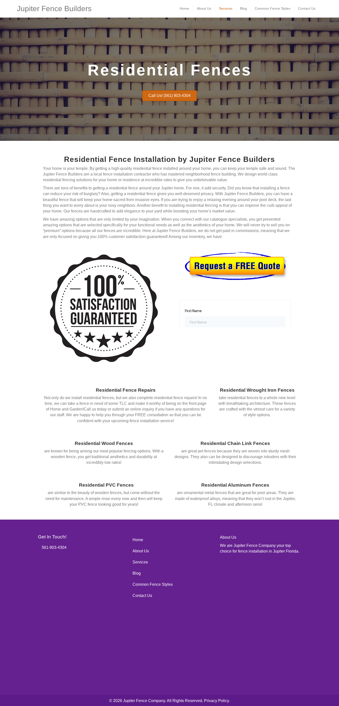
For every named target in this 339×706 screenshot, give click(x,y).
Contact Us (306, 8)
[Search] (320, 8)
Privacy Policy (216, 701)
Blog (243, 8)
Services (225, 8)
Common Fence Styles (272, 8)
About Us (204, 8)
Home (184, 8)
